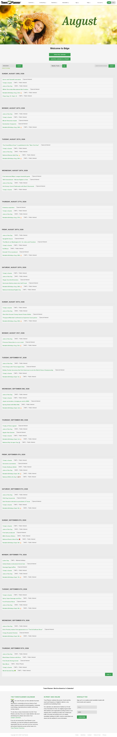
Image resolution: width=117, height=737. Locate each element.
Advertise (53, 2)
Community (42, 2)
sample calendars (16, 717)
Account (100, 2)
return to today (6, 68)
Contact (89, 735)
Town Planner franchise (17, 728)
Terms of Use (97, 735)
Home (76, 735)
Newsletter (65, 2)
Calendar (30, 2)
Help (88, 2)
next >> (109, 674)
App (77, 2)
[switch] (111, 2)
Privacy (104, 735)
